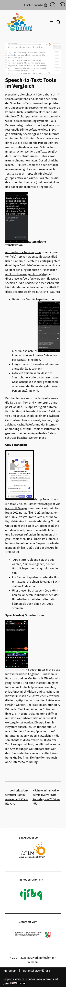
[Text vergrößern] (62, 5)
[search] (59, 22)
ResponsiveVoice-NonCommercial (24, 979)
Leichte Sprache (33, 5)
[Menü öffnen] (51, 22)
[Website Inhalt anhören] (52, 5)
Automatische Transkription (23, 252)
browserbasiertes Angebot (22, 674)
